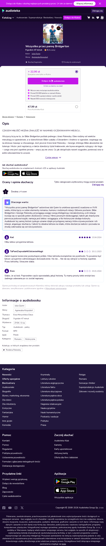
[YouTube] (10, 507)
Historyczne (30, 117)
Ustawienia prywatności (13, 457)
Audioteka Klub (61, 440)
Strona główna (8, 117)
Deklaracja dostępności (13, 465)
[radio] (53, 73)
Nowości (58, 17)
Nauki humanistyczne (50, 412)
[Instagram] (16, 507)
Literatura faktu (48, 387)
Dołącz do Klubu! (72, 17)
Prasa (43, 425)
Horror (5, 416)
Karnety (58, 444)
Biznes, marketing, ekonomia (15, 395)
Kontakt (6, 440)
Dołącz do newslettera (13, 483)
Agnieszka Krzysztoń (40, 57)
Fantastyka (7, 412)
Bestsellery (48, 17)
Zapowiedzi (7, 491)
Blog (4, 487)
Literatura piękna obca (51, 395)
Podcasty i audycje (50, 416)
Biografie (6, 391)
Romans (20, 117)
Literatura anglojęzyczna (52, 383)
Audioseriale (21, 17)
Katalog (6, 17)
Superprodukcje (35, 17)
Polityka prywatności (12, 453)
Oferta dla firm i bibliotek (66, 457)
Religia (82, 374)
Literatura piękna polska (52, 399)
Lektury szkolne (48, 378)
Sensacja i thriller (87, 383)
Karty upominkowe (63, 449)
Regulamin (7, 449)
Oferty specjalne (11, 378)
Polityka (44, 420)
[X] (22, 507)
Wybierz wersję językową (14, 479)
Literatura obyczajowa (51, 391)
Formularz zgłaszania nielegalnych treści (21, 461)
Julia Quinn (36, 54)
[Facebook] (4, 507)
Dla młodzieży (9, 404)
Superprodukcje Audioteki (91, 387)
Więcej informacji (84, 3)
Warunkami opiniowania (55, 288)
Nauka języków (48, 408)
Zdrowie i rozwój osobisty (91, 391)
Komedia (6, 425)
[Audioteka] (11, 11)
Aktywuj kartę (61, 453)
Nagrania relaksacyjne (51, 404)
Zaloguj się (97, 11)
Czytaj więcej (51, 157)
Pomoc (5, 444)
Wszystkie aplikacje (63, 497)
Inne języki (7, 420)
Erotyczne (7, 408)
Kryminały (45, 374)
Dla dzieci (6, 399)
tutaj (64, 544)
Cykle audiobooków (11, 496)
